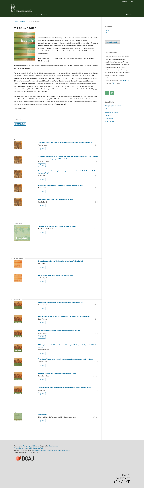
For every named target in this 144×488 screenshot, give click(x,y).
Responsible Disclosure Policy (34, 448)
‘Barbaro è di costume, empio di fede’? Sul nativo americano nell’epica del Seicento (66, 142)
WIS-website (125, 80)
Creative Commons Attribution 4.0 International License (51, 450)
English (107, 30)
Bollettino (109, 121)
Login (131, 1)
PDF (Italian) (21, 124)
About (34, 15)
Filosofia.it (108, 115)
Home (16, 22)
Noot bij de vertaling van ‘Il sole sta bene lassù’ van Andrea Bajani (60, 261)
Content (14, 15)
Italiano (107, 33)
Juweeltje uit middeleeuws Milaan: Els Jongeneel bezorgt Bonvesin (60, 302)
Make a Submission (112, 42)
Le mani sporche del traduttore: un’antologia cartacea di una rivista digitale (63, 316)
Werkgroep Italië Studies (113, 106)
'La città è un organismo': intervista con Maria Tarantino (57, 226)
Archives (23, 22)
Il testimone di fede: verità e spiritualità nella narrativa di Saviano (60, 185)
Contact (44, 15)
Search (129, 15)
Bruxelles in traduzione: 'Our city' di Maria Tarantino (56, 199)
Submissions (25, 15)
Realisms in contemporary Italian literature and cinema (57, 373)
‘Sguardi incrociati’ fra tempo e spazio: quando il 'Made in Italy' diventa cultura (65, 387)
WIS (113, 83)
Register (124, 1)
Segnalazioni (42, 414)
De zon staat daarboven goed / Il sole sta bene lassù (55, 275)
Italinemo (108, 109)
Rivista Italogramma (111, 112)
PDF (42, 149)
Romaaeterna (109, 118)
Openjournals (53, 446)
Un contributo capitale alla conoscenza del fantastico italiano (59, 330)
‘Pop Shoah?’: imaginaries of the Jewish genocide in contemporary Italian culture (65, 359)
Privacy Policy (18, 448)
